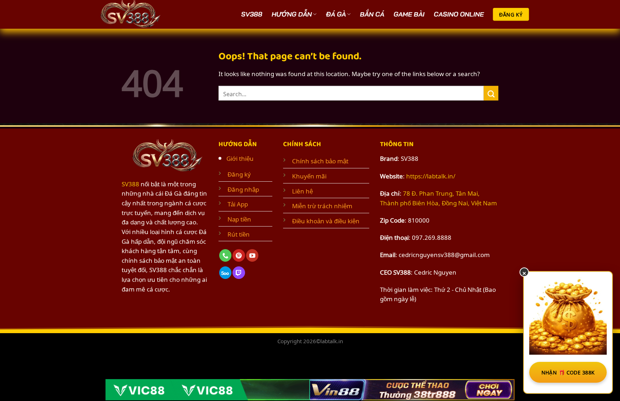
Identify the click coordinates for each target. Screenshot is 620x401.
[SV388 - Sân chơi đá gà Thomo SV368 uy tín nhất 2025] (132, 14)
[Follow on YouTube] (252, 255)
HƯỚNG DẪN (292, 14)
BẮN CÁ (372, 14)
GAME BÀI (409, 14)
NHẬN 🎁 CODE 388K (568, 372)
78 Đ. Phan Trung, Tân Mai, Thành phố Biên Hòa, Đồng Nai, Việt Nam (438, 197)
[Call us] (225, 255)
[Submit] (491, 93)
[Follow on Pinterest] (238, 255)
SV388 (251, 14)
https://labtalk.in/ (430, 175)
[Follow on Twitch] (238, 272)
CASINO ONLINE (459, 14)
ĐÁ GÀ (336, 14)
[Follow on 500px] (225, 272)
